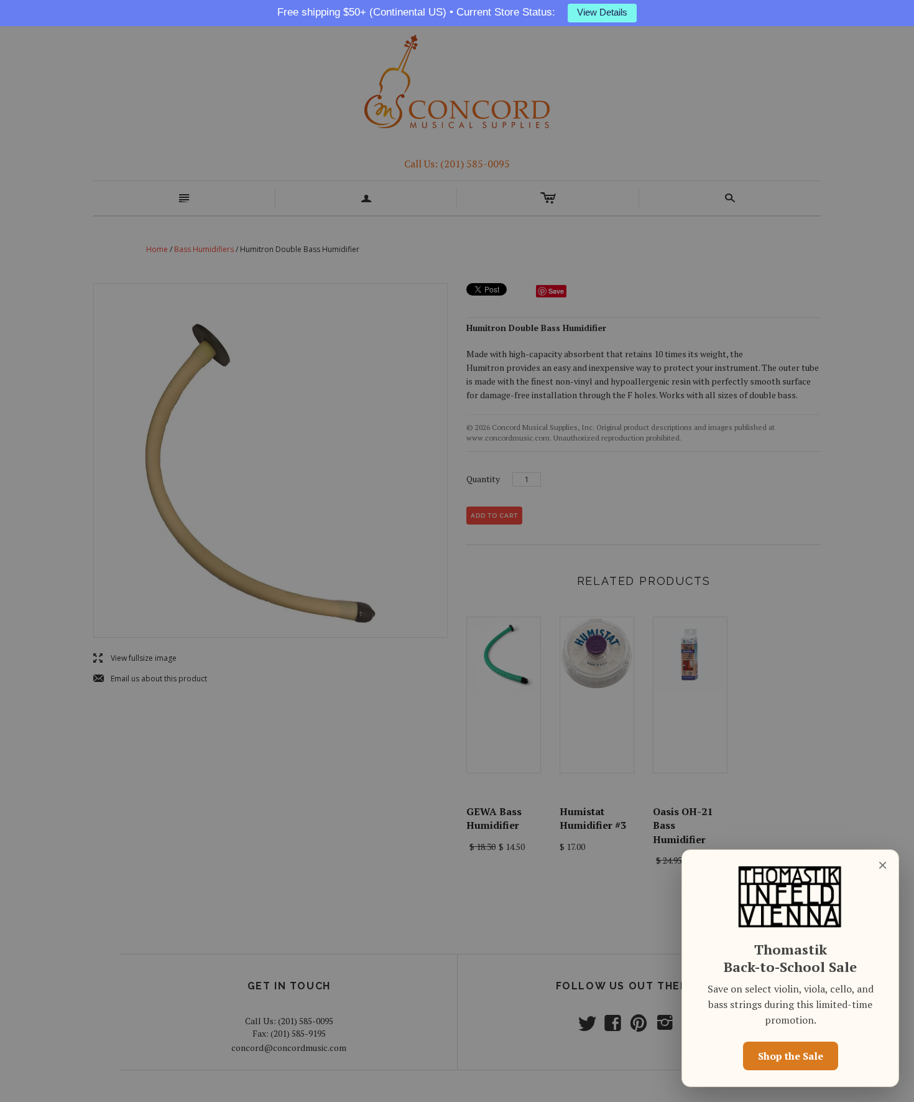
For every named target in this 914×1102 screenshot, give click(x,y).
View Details (602, 12)
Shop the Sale (790, 1056)
